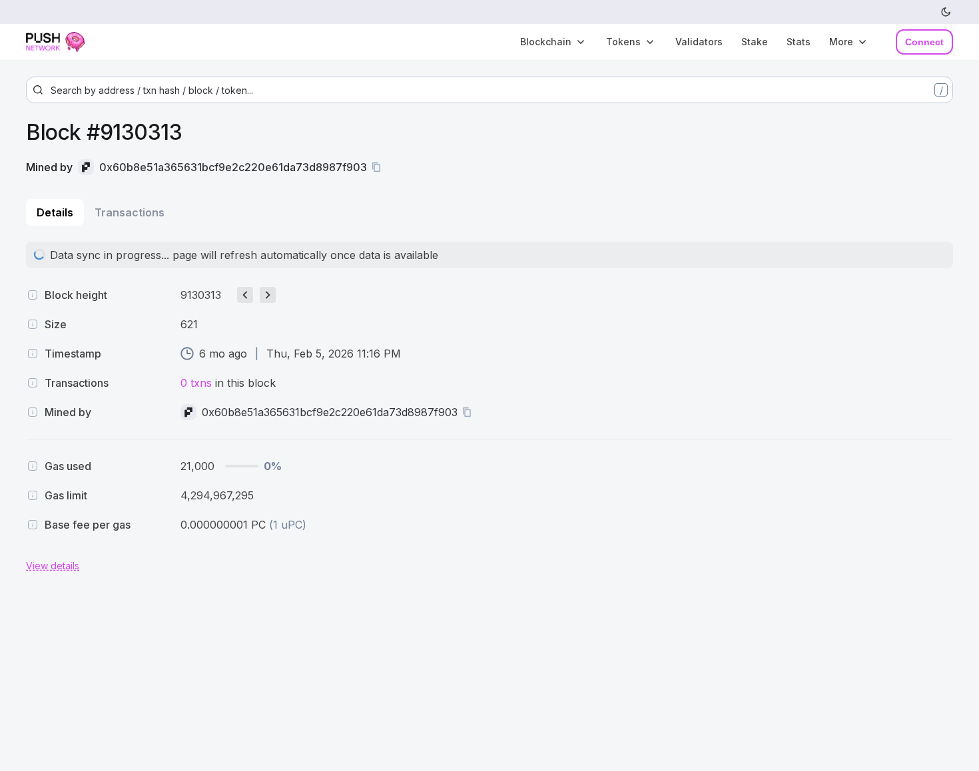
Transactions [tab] (129, 212)
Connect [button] (924, 42)
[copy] (379, 167)
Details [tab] (55, 212)
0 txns (196, 382)
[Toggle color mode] (946, 12)
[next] (268, 295)
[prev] (245, 295)
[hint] (32, 295)
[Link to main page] (66, 42)
